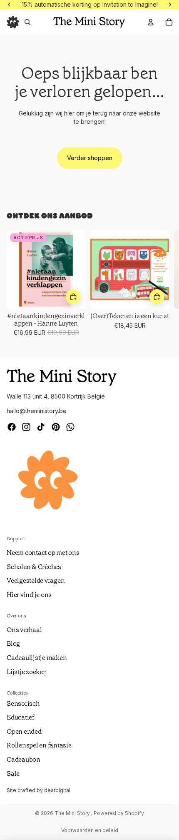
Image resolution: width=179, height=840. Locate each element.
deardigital (57, 790)
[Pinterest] (56, 427)
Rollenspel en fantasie (39, 745)
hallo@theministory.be (37, 410)
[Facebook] (12, 427)
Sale (13, 773)
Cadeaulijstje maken (37, 657)
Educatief (20, 717)
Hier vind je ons (29, 594)
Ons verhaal (24, 629)
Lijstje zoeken (27, 671)
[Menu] (13, 22)
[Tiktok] (41, 427)
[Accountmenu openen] (151, 22)
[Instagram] (26, 427)
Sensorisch (23, 703)
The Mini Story (73, 813)
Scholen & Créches (34, 566)
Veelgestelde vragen (36, 580)
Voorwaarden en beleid (89, 830)
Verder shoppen (89, 157)
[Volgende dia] (162, 287)
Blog (13, 643)
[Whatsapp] (70, 427)
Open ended (24, 731)
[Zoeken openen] (27, 22)
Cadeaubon (23, 759)
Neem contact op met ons (43, 552)
